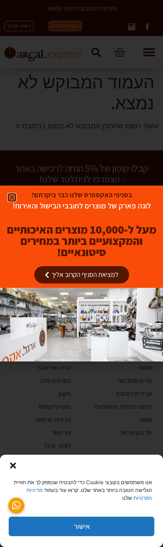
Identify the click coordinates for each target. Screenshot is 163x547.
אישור (82, 526)
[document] (81, 273)
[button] (13, 465)
